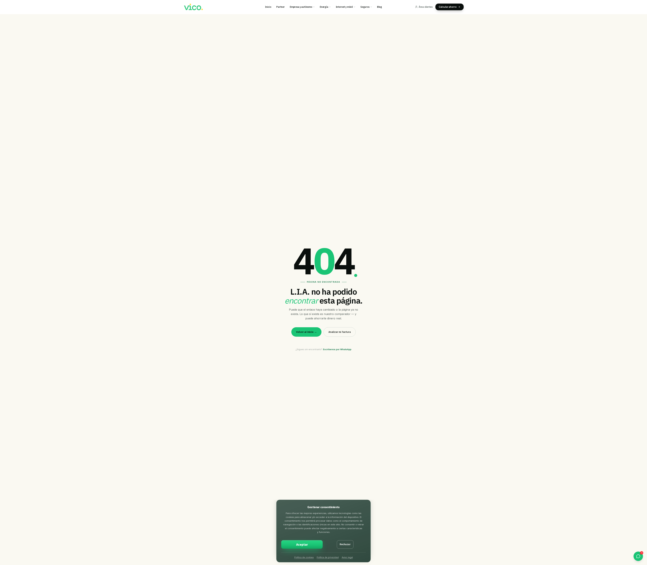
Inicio (268, 6)
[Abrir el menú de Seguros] (372, 7)
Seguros (364, 6)
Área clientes (426, 7)
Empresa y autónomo (301, 6)
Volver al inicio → (306, 331)
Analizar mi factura (339, 331)
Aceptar (302, 544)
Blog (379, 6)
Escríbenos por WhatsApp (337, 349)
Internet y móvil (344, 6)
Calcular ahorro (448, 7)
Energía (324, 6)
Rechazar (345, 544)
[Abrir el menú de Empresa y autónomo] (315, 7)
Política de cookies (304, 557)
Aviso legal (347, 557)
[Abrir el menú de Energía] (331, 7)
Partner (280, 6)
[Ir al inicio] (193, 7)
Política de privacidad (328, 557)
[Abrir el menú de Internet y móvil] (355, 7)
